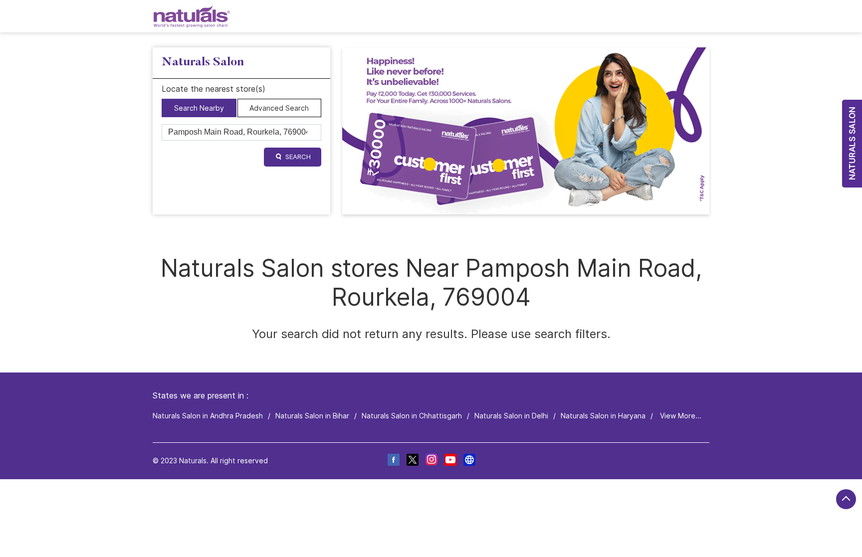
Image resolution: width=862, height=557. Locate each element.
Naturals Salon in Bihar (312, 415)
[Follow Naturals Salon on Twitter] (412, 461)
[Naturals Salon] (192, 16)
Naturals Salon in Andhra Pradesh (208, 415)
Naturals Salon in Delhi (511, 415)
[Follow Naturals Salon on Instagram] (431, 461)
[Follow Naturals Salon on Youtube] (449, 461)
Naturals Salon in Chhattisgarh (412, 415)
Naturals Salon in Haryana (603, 415)
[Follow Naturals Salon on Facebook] (393, 461)
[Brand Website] (468, 461)
